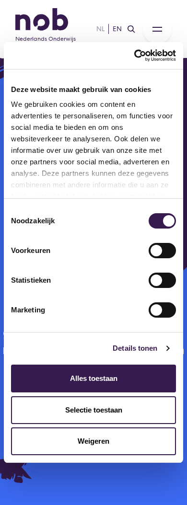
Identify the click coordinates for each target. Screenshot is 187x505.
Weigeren (93, 441)
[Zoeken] (131, 29)
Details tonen (135, 348)
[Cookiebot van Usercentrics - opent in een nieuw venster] (134, 55)
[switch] (162, 250)
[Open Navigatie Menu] (157, 29)
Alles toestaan (93, 378)
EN (117, 28)
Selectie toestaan (93, 410)
